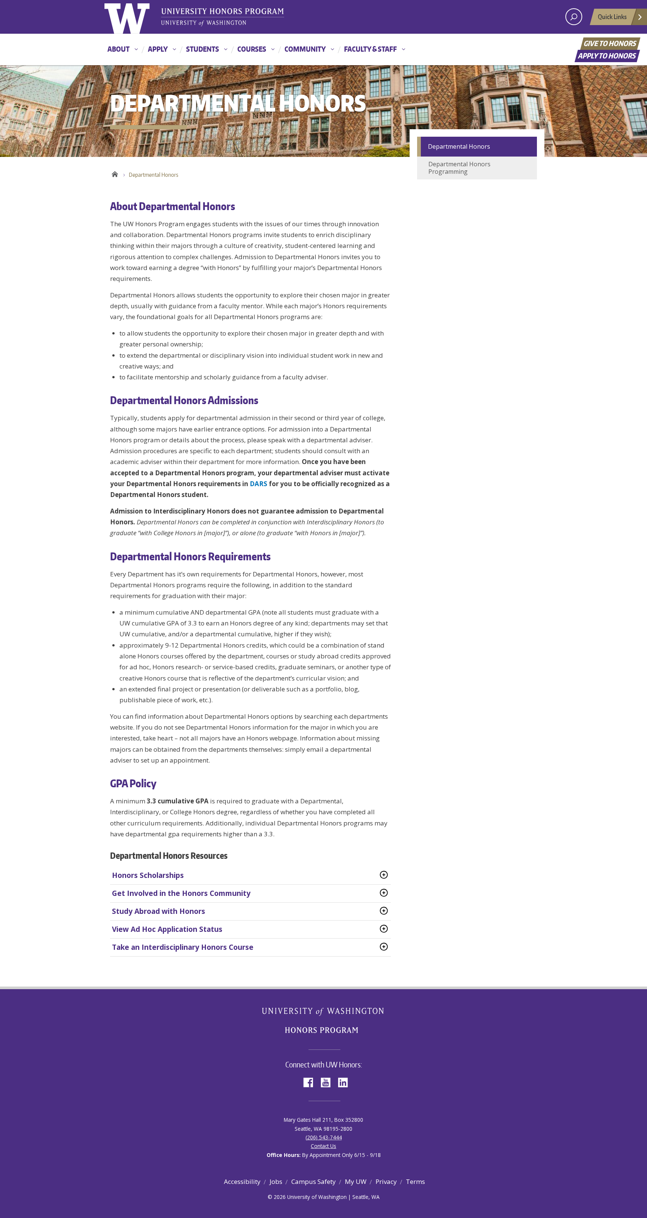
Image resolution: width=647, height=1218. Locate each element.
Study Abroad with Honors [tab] (158, 911)
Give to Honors (610, 43)
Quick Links (612, 16)
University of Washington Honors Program (222, 17)
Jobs (276, 1181)
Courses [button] (251, 49)
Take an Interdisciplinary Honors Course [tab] (182, 947)
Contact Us (323, 1145)
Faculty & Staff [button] (370, 49)
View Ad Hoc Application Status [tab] (167, 929)
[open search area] (573, 16)
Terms (415, 1181)
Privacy (386, 1181)
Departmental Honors (459, 146)
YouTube (328, 1081)
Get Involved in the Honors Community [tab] (181, 893)
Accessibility (242, 1181)
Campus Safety (313, 1181)
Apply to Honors (607, 55)
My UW (356, 1181)
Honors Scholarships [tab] (148, 875)
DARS (258, 483)
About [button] (118, 49)
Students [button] (202, 49)
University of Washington (134, 17)
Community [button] (305, 49)
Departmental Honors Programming (459, 168)
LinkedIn (345, 1081)
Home (114, 173)
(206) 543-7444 (324, 1137)
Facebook (311, 1081)
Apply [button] (158, 49)
